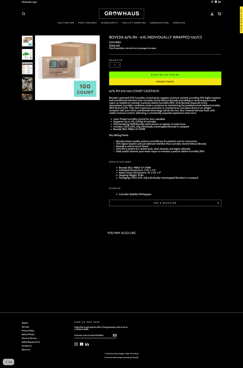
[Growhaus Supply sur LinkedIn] (87, 344)
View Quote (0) (241, 19)
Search (25, 322)
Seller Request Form (31, 342)
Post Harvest (87, 22)
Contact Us (27, 345)
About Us (26, 349)
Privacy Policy (28, 330)
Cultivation (66, 22)
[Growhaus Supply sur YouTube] (81, 344)
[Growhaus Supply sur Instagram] (76, 344)
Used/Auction (159, 22)
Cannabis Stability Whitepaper (135, 194)
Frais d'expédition (117, 48)
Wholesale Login (29, 2)
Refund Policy (28, 334)
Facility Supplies (134, 22)
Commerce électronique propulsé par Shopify (121, 357)
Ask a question (165, 203)
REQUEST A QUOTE (165, 81)
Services (179, 22)
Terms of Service (29, 338)
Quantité (116, 60)
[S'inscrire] (115, 335)
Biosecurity (109, 22)
